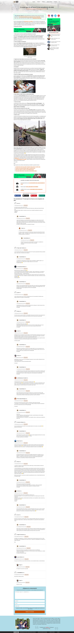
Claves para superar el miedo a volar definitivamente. (24, 169)
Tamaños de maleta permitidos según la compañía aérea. (25, 168)
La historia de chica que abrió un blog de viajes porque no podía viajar (55, 35)
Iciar (18, 203)
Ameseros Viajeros (20, 422)
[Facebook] (52, 16)
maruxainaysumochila (21, 266)
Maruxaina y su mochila (28, 21)
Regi (20, 564)
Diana (22, 228)
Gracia (18, 355)
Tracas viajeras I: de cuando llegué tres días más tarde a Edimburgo (55, 48)
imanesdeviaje (21, 216)
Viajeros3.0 (17, 158)
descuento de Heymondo (37, 18)
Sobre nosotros (49, 1)
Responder (25, 205)
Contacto (55, 1)
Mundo (43, 1)
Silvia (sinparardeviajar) (21, 398)
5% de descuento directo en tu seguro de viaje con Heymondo (29, 16)
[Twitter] (55, 16)
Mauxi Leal (19, 440)
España (34, 1)
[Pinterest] (59, 16)
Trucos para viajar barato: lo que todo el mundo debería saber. (26, 170)
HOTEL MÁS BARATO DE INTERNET (32, 186)
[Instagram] (49, 16)
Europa (38, 1)
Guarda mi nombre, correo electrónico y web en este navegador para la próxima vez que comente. (30, 608)
